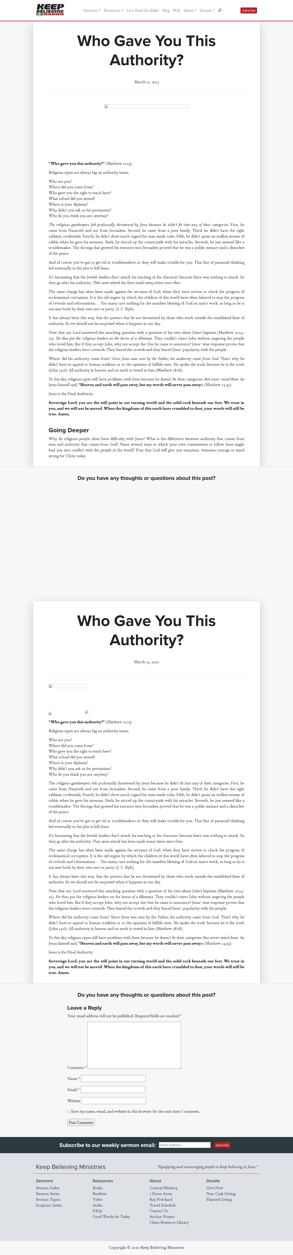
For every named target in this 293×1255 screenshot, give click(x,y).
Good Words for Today (111, 1216)
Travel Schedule (162, 1205)
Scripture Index (49, 1205)
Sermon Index (47, 1187)
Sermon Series (48, 1193)
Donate (206, 10)
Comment (76, 1067)
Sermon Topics (48, 1199)
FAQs (97, 1210)
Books (98, 1187)
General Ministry (163, 1187)
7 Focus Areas (160, 1193)
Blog (166, 10)
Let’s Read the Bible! (143, 10)
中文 (176, 10)
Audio (97, 1205)
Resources (112, 10)
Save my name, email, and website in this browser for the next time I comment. (135, 1111)
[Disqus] (146, 537)
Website (73, 1100)
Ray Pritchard (160, 1199)
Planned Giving (219, 1199)
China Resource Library (169, 1222)
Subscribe (248, 10)
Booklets (100, 1193)
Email (73, 1089)
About (189, 10)
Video (97, 1199)
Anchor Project (162, 1216)
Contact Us (158, 1210)
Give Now (214, 1187)
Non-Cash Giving (220, 1193)
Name (73, 1078)
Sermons (90, 10)
